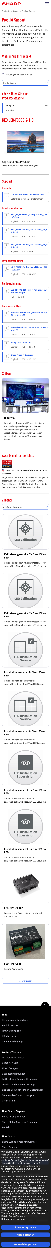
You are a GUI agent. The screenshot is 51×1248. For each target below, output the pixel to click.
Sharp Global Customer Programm (20, 1122)
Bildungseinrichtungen (13, 1073)
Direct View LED (10, 1063)
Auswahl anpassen (25, 1244)
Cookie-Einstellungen (19, 1210)
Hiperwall (10, 418)
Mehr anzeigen (25, 980)
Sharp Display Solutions (14, 1116)
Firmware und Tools (12, 1030)
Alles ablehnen (25, 1234)
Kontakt (6, 1127)
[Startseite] (11, 3)
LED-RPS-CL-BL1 (14, 908)
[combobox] (25, 83)
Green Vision (8, 1100)
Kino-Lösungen (10, 1068)
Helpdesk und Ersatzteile (15, 1020)
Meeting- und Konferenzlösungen (19, 1084)
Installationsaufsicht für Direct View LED (25, 791)
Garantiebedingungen (13, 1041)
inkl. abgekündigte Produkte (19, 74)
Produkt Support (10, 1025)
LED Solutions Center (13, 1057)
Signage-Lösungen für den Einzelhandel (22, 1090)
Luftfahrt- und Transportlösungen (19, 1079)
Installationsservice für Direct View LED (24, 674)
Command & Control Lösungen (18, 1095)
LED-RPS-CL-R (12, 964)
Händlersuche (9, 1036)
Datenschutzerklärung (13, 1219)
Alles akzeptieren (25, 1227)
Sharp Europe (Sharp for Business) (19, 1142)
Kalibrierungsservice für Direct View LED (25, 556)
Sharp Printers (9, 1147)
